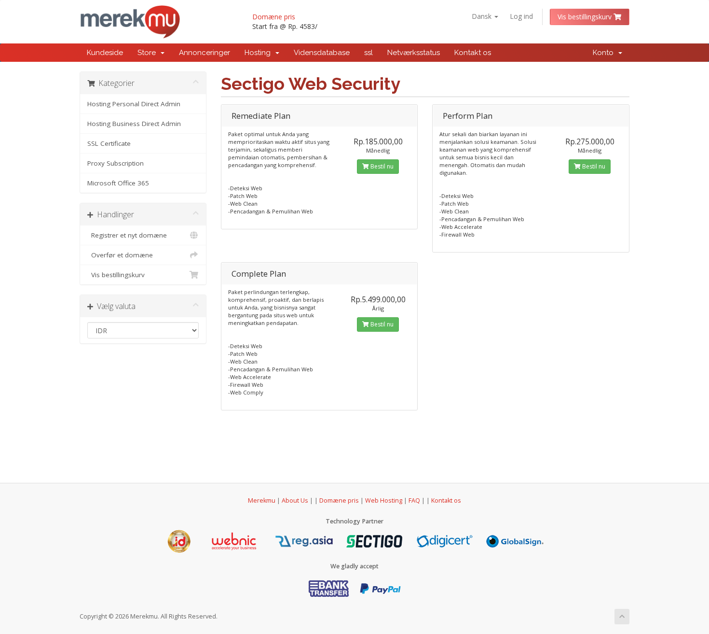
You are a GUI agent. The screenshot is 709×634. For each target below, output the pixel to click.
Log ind (521, 16)
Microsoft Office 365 (118, 183)
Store (148, 52)
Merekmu (261, 500)
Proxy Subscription (115, 163)
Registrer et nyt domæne (127, 235)
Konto (605, 52)
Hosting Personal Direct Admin (133, 103)
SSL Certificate (109, 143)
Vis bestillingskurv (586, 16)
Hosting (259, 52)
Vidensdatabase (322, 52)
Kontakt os (472, 52)
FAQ (415, 500)
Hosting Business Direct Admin (134, 123)
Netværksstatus (413, 52)
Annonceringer (204, 52)
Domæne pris (273, 16)
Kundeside (105, 52)
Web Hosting (383, 500)
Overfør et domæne (120, 255)
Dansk (482, 16)
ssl (368, 52)
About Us (295, 500)
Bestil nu (381, 166)
